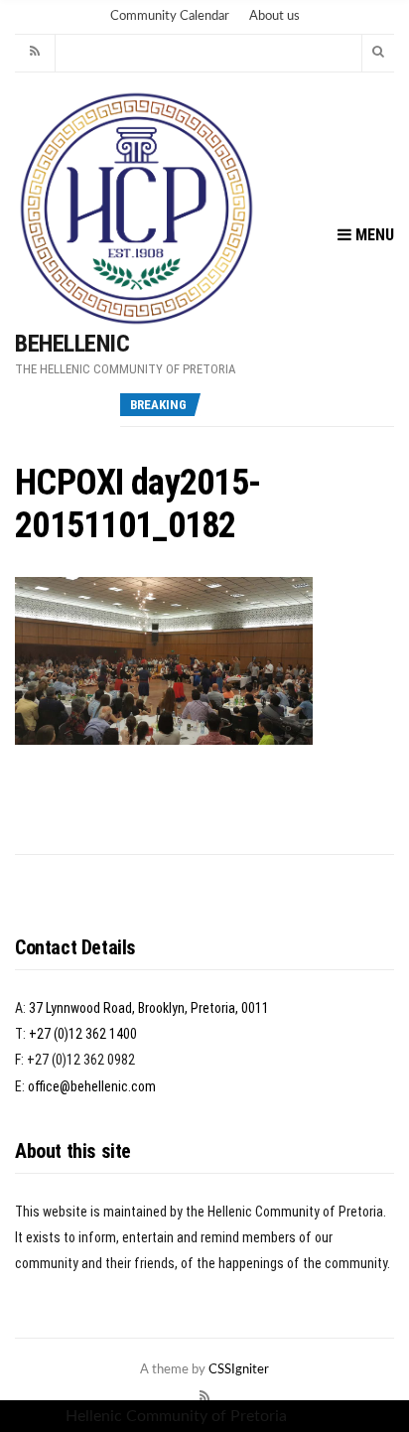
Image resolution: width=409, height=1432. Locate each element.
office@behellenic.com (92, 1086)
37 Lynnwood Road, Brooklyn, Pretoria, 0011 (149, 1008)
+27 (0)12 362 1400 (83, 1034)
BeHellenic (72, 344)
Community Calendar (169, 16)
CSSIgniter (238, 1369)
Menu (372, 234)
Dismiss (317, 1416)
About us (274, 16)
